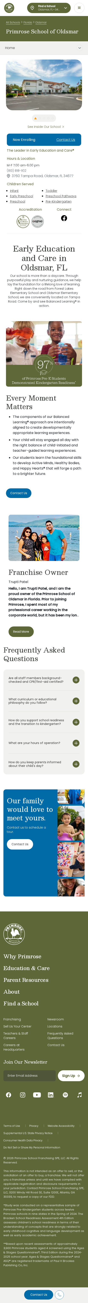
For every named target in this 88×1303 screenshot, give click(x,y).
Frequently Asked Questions (60, 1035)
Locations (54, 1026)
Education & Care (26, 968)
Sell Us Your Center (17, 1026)
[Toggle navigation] (79, 8)
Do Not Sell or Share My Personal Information (31, 1147)
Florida (27, 22)
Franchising (12, 1019)
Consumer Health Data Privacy (23, 1140)
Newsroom (55, 1019)
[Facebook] (64, 218)
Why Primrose (22, 956)
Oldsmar (41, 22)
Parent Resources (25, 979)
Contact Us (38, 1295)
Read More (21, 631)
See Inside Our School (44, 127)
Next (85, 85)
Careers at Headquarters (14, 1047)
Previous (3, 85)
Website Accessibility (61, 1126)
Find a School (21, 1003)
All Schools (13, 22)
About (11, 991)
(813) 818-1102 (16, 170)
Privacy (33, 1126)
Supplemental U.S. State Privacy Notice (28, 1133)
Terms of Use (11, 1126)
